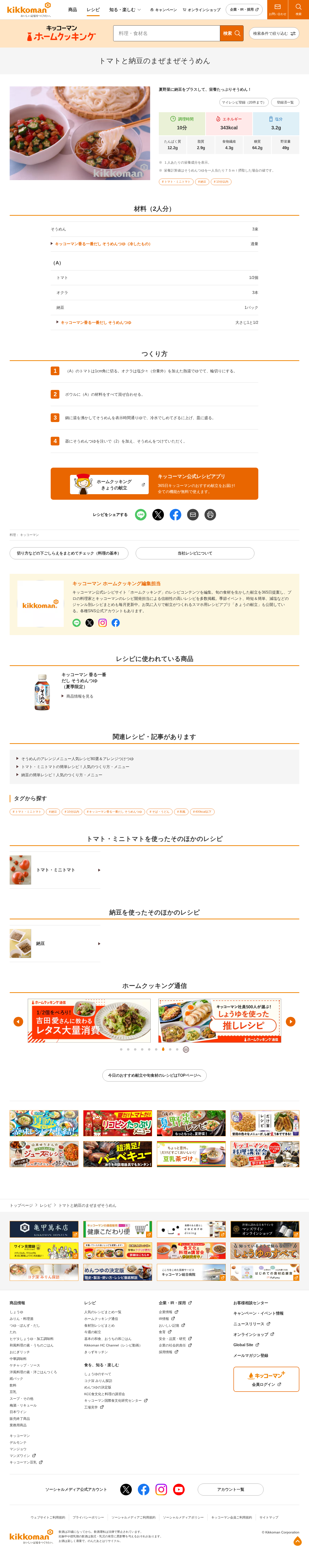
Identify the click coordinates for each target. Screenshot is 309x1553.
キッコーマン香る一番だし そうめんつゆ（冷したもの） (104, 244)
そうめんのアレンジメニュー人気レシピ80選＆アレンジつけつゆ (77, 759)
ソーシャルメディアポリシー (183, 1517)
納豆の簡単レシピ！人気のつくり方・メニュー (61, 775)
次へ (290, 1021)
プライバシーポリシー (88, 1517)
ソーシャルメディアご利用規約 (133, 1517)
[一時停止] (186, 1050)
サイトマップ (269, 1517)
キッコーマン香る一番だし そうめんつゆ (96, 322)
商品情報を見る (79, 696)
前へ (18, 1021)
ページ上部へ (298, 1541)
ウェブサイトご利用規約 (48, 1517)
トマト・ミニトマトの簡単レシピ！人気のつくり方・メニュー (75, 767)
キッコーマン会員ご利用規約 (231, 1517)
